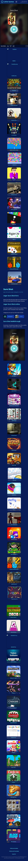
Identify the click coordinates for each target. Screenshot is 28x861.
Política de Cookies (14, 848)
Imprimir (14, 854)
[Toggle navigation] (16, 2)
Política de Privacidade (14, 851)
